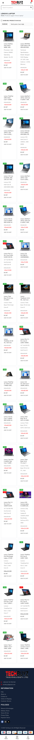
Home (2, 15)
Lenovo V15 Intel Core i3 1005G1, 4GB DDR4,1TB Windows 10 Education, (24, 134)
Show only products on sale (12, 20)
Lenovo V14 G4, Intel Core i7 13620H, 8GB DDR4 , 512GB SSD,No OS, (25, 385)
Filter (4, 24)
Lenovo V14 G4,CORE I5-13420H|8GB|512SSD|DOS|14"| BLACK (25, 257)
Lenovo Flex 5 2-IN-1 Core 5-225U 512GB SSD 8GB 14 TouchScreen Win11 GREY (8, 257)
